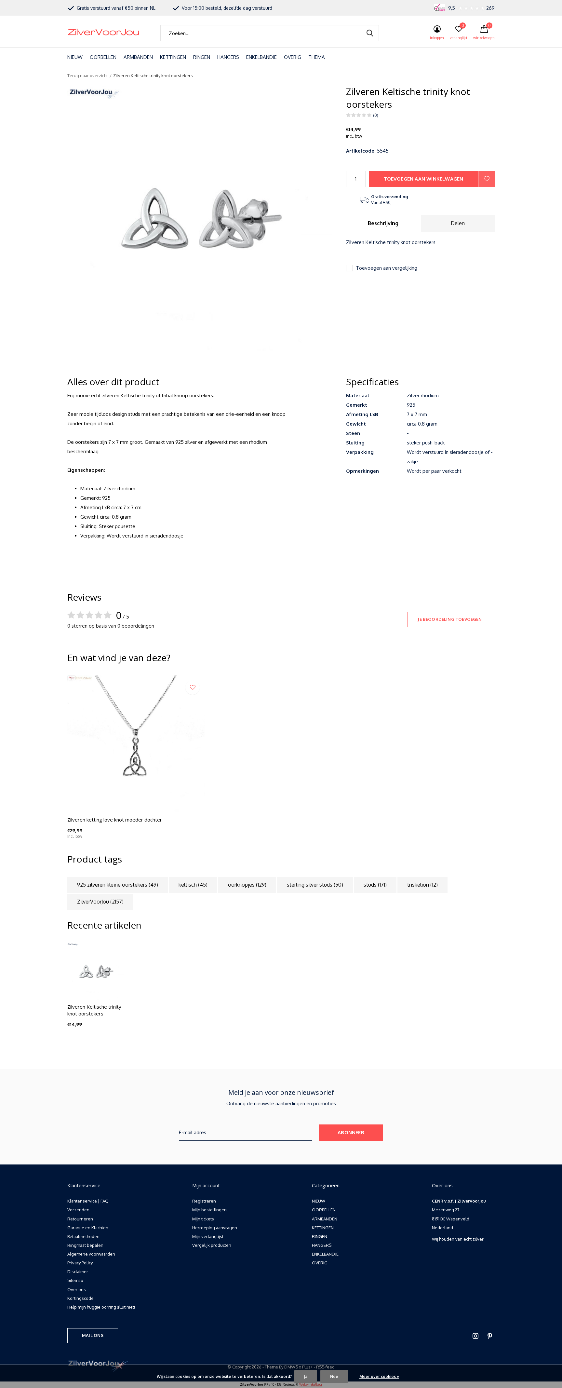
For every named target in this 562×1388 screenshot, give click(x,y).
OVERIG (292, 57)
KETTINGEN (173, 57)
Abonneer (351, 1132)
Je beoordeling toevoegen (450, 619)
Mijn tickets (203, 1218)
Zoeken (370, 33)
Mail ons (92, 1335)
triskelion (422, 884)
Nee (334, 1376)
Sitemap (75, 1280)
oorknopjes (247, 884)
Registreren (204, 1201)
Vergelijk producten (211, 1245)
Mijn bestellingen (209, 1209)
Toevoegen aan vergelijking (386, 268)
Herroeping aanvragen (214, 1227)
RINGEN (201, 57)
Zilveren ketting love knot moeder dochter (114, 819)
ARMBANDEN (138, 57)
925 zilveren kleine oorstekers (117, 884)
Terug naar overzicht (87, 75)
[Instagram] (475, 1336)
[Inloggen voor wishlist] (486, 179)
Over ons (76, 1289)
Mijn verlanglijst (207, 1236)
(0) (375, 115)
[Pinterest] (490, 1336)
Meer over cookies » (379, 1376)
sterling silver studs (315, 884)
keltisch (193, 884)
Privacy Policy (80, 1262)
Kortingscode (80, 1298)
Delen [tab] (458, 223)
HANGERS (228, 57)
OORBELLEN (103, 57)
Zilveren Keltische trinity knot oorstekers (94, 1010)
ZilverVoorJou (100, 901)
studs (375, 884)
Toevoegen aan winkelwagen (423, 179)
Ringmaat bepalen (85, 1245)
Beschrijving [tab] (383, 223)
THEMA (316, 57)
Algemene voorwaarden (91, 1254)
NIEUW (75, 57)
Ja (305, 1376)
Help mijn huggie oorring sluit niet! (101, 1307)
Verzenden (78, 1209)
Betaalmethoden (83, 1236)
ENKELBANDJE (261, 57)
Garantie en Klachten (87, 1227)
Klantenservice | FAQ (88, 1201)
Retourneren (80, 1218)
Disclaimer (77, 1271)
